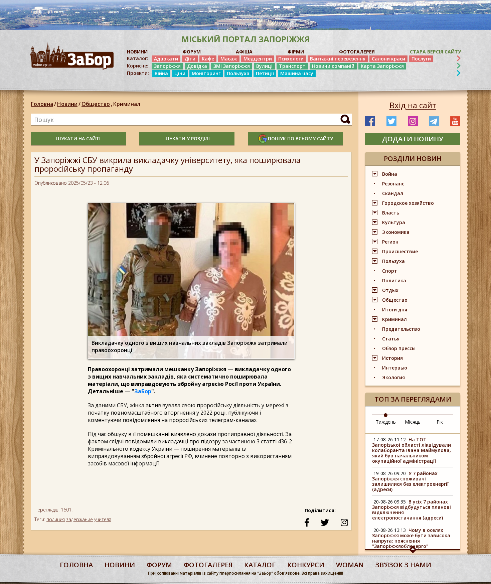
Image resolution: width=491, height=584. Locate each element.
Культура (393, 222)
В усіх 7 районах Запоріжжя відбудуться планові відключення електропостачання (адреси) (411, 509)
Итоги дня (394, 309)
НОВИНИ (137, 51)
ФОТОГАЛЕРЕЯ (357, 51)
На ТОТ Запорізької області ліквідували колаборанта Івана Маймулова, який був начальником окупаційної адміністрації (411, 450)
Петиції (265, 73)
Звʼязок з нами (403, 564)
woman (350, 564)
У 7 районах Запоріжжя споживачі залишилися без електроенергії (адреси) (410, 481)
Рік (440, 422)
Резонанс (393, 183)
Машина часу (296, 73)
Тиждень (386, 422)
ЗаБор (142, 391)
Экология (393, 377)
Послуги (421, 58)
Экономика (396, 232)
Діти (189, 58)
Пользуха (238, 73)
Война (389, 174)
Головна (42, 104)
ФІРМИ (296, 51)
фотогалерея (208, 564)
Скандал (392, 193)
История (392, 358)
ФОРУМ (192, 51)
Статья (390, 338)
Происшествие (400, 251)
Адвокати (166, 58)
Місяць (413, 422)
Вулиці (264, 66)
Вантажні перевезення (337, 58)
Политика (394, 280)
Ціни (179, 73)
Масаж (228, 58)
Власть (390, 212)
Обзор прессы (399, 348)
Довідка (197, 66)
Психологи (291, 58)
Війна (161, 73)
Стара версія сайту (435, 51)
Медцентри (257, 58)
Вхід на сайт (412, 105)
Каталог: (137, 58)
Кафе (208, 58)
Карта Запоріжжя (382, 66)
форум (159, 564)
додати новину (412, 138)
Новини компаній (333, 66)
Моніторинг (206, 73)
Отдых (390, 290)
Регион (390, 242)
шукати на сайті (78, 138)
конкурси (305, 564)
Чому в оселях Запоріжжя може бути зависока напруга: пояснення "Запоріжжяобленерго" (411, 538)
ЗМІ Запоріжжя (231, 66)
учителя (102, 519)
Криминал (126, 104)
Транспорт (292, 66)
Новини (67, 104)
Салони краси (388, 58)
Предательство (401, 329)
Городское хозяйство (408, 203)
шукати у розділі (187, 138)
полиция (55, 519)
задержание (79, 519)
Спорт (389, 271)
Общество (96, 104)
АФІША (244, 51)
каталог (260, 564)
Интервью (394, 367)
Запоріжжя (167, 66)
